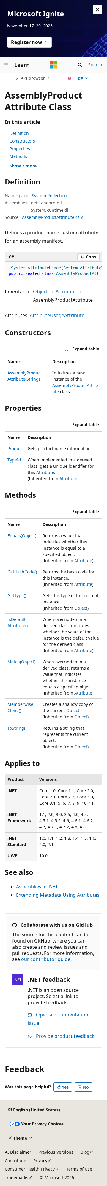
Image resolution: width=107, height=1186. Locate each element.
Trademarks (16, 1177)
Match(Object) (21, 662)
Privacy (40, 1160)
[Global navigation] (6, 64)
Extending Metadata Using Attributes (58, 895)
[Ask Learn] (70, 78)
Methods (18, 156)
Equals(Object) (21, 535)
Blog (85, 1152)
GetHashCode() (22, 572)
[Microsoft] (53, 65)
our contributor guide (45, 959)
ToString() (16, 728)
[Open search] (80, 64)
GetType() (16, 595)
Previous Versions (55, 1152)
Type (65, 595)
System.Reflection (49, 195)
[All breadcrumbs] (10, 78)
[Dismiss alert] (97, 9)
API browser (33, 78)
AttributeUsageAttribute (57, 315)
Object (40, 291)
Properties (20, 148)
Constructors (22, 141)
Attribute (66, 291)
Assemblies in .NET (37, 886)
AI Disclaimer (18, 1152)
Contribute (15, 1160)
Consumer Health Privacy (30, 1169)
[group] (53, 271)
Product (15, 448)
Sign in (95, 64)
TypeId (14, 460)
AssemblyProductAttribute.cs (51, 217)
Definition (19, 133)
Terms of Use (79, 1169)
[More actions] (97, 78)
